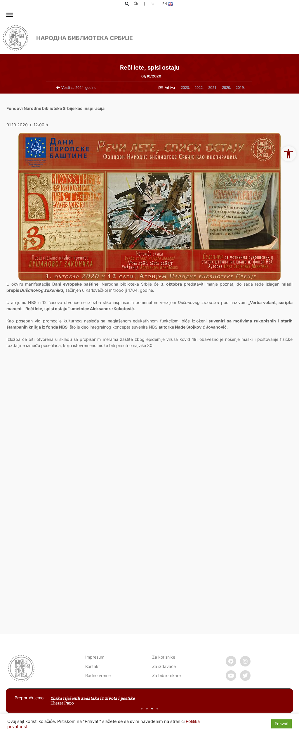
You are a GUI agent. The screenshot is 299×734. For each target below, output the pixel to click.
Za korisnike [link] (163, 656)
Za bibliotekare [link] (166, 675)
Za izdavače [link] (164, 666)
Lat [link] (153, 4)
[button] (127, 4)
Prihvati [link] (281, 723)
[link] (288, 153)
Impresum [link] (94, 656)
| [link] (144, 4)
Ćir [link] (136, 4)
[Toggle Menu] (9, 15)
